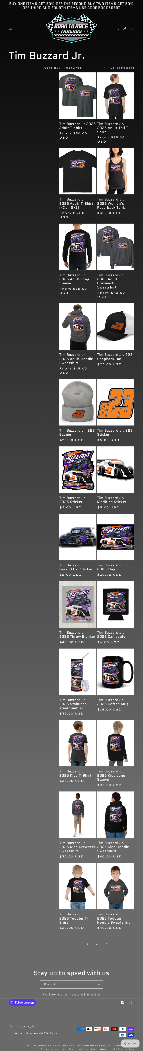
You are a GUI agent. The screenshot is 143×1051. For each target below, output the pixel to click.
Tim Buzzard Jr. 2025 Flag (111, 567)
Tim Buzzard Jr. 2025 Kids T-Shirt (75, 773)
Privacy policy (52, 1049)
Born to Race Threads (56, 1045)
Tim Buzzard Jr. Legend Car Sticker (76, 567)
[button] (10, 28)
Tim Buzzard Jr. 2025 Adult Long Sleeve (74, 279)
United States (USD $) (32, 1033)
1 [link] (87, 943)
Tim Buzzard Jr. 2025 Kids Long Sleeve (111, 775)
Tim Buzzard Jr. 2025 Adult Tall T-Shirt (113, 128)
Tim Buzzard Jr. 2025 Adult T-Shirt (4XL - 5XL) (76, 203)
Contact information (117, 1049)
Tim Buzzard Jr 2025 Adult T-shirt (77, 126)
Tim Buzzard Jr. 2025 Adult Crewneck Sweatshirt (111, 281)
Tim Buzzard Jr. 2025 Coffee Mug (113, 702)
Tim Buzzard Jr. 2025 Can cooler (112, 635)
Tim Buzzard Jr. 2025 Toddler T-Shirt (74, 918)
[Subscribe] (99, 984)
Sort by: (52, 67)
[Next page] (106, 944)
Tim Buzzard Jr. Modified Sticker (111, 500)
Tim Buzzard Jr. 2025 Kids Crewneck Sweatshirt (77, 847)
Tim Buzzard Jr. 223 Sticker (115, 432)
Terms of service (82, 1049)
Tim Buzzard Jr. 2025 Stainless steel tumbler (73, 704)
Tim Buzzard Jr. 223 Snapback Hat (115, 357)
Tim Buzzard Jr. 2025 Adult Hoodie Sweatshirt (76, 359)
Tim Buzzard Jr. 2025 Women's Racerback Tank (111, 203)
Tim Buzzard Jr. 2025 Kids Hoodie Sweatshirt (113, 847)
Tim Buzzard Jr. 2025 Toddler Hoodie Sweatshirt (113, 918)
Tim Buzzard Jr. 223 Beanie (77, 432)
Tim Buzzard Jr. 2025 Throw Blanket (77, 635)
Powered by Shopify (92, 1045)
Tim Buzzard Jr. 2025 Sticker (73, 500)
